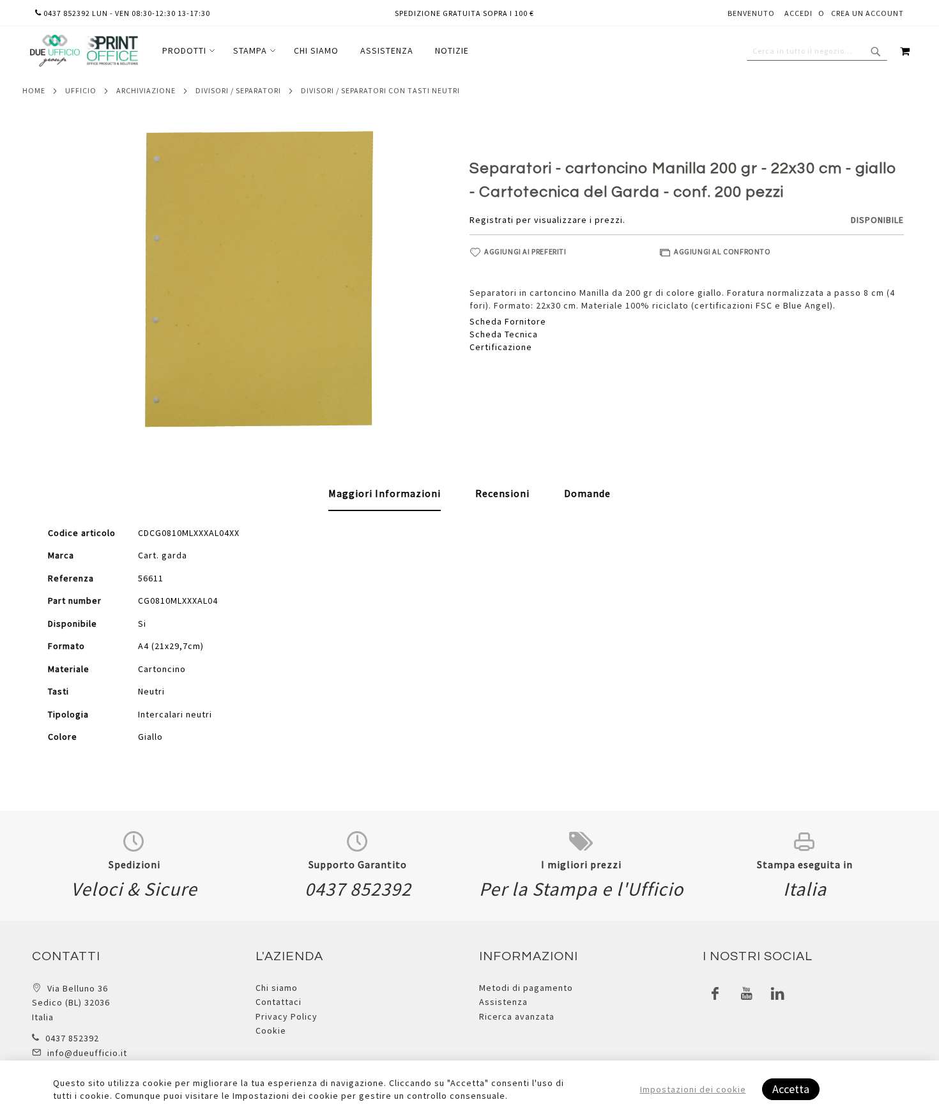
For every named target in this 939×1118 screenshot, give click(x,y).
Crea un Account (867, 13)
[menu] (316, 51)
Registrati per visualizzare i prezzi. (547, 220)
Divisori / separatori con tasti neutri (380, 90)
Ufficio (80, 90)
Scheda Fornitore (508, 321)
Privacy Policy (286, 1016)
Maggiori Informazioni (384, 493)
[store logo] (84, 50)
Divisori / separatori (238, 90)
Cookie (271, 1030)
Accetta (790, 1089)
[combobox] (817, 51)
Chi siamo (277, 987)
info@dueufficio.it (87, 1053)
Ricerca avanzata (516, 1016)
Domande (587, 493)
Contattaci (279, 1001)
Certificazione (501, 347)
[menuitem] (187, 51)
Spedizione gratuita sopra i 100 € (464, 13)
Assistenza (503, 1001)
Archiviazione (146, 90)
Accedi (798, 13)
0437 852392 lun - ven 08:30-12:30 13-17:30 (126, 13)
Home (33, 90)
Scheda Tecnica (504, 334)
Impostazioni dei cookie (693, 1089)
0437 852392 (72, 1038)
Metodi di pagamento (526, 987)
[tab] (384, 494)
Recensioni (502, 493)
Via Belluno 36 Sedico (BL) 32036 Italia (71, 1003)
